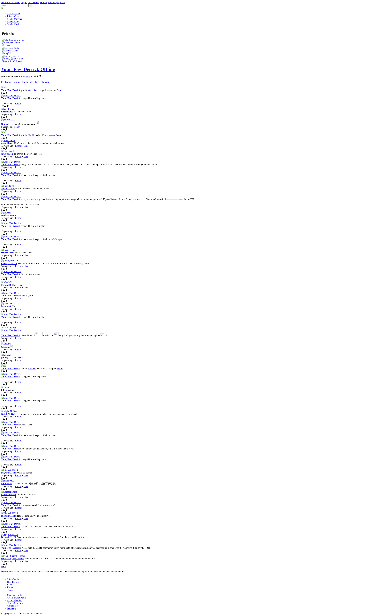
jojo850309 (6, 483)
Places (62, 2)
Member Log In (14, 595)
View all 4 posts (8, 327)
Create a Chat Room (16, 597)
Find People (53, 2)
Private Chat (13, 16)
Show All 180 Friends (12, 61)
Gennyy (5, 347)
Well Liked (33, 90)
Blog (23, 82)
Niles (27, 76)
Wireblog (11, 608)
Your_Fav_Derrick (10, 90)
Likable (31, 135)
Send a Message (14, 19)
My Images (57, 239)
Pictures (16, 82)
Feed (3, 82)
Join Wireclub (13, 579)
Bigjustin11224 (8, 472)
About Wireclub (14, 600)
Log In (24, 2)
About (9, 82)
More (3, 566)
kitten (4, 390)
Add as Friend (13, 13)
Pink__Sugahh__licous (12, 558)
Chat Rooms (33, 2)
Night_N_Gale (8, 414)
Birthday (32, 368)
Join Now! (15, 2)
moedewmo (7, 111)
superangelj (7, 154)
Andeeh (5, 215)
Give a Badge (13, 21)
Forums (43, 2)
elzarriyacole (7, 252)
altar (54, 175)
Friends (29, 82)
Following (44, 82)
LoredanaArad (8, 494)
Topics (10, 590)
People (10, 584)
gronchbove (7, 143)
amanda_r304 (8, 188)
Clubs (36, 82)
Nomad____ (7, 124)
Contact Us (12, 605)
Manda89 (6, 285)
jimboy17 (6, 357)
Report (60, 90)
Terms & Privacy (15, 603)
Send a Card (13, 24)
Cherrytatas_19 (9, 263)
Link (26, 146)
